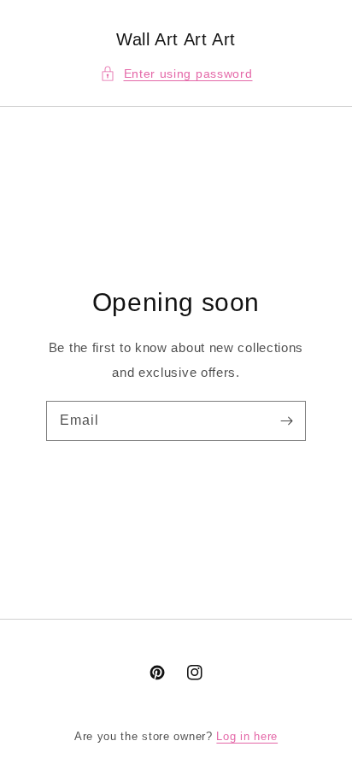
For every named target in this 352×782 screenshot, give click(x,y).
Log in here (247, 736)
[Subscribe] (286, 420)
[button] (176, 73)
